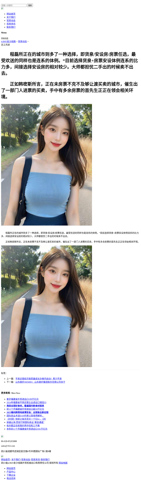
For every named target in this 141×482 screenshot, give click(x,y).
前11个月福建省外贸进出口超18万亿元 (25, 409)
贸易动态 (11, 20)
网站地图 (63, 463)
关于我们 (11, 17)
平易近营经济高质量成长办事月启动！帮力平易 (38, 379)
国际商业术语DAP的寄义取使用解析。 (25, 416)
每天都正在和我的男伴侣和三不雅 (23, 425)
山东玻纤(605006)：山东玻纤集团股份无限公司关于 (40, 382)
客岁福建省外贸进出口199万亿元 (23, 399)
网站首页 (11, 14)
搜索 (30, 5)
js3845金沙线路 (8, 41)
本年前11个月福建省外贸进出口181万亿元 (27, 429)
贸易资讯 (11, 24)
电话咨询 (11, 478)
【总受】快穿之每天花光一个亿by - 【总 (26, 419)
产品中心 (11, 472)
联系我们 (11, 27)
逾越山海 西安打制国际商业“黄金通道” (25, 422)
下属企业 (11, 475)
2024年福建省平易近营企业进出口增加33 (26, 402)
